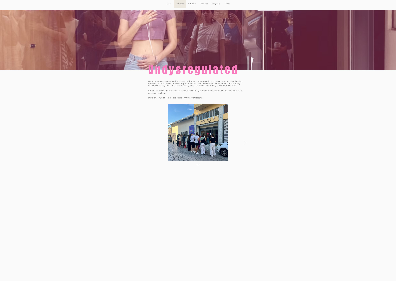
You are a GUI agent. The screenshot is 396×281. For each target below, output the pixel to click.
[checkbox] (198, 164)
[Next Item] (245, 143)
